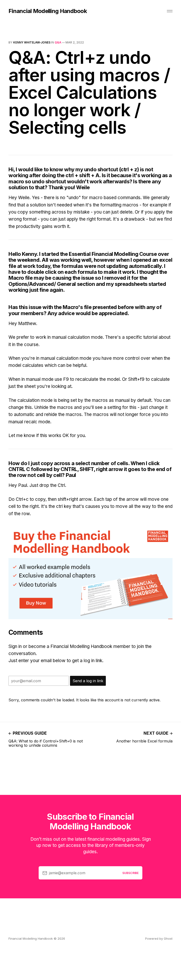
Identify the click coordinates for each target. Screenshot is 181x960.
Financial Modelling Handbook (47, 11)
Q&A (58, 42)
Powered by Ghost (159, 938)
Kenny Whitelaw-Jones (31, 42)
